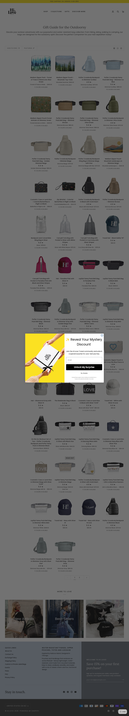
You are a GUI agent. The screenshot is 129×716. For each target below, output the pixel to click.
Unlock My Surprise (84, 367)
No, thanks (84, 373)
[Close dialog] (102, 335)
